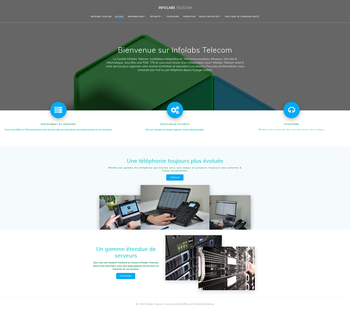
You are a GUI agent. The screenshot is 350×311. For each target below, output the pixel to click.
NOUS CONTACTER (209, 16)
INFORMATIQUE (136, 16)
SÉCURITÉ (155, 16)
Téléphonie (175, 177)
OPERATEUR (189, 16)
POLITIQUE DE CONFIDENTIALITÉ (242, 16)
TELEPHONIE (172, 16)
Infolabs (175, 7)
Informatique (126, 276)
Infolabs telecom (101, 16)
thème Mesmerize (205, 304)
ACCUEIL (119, 16)
